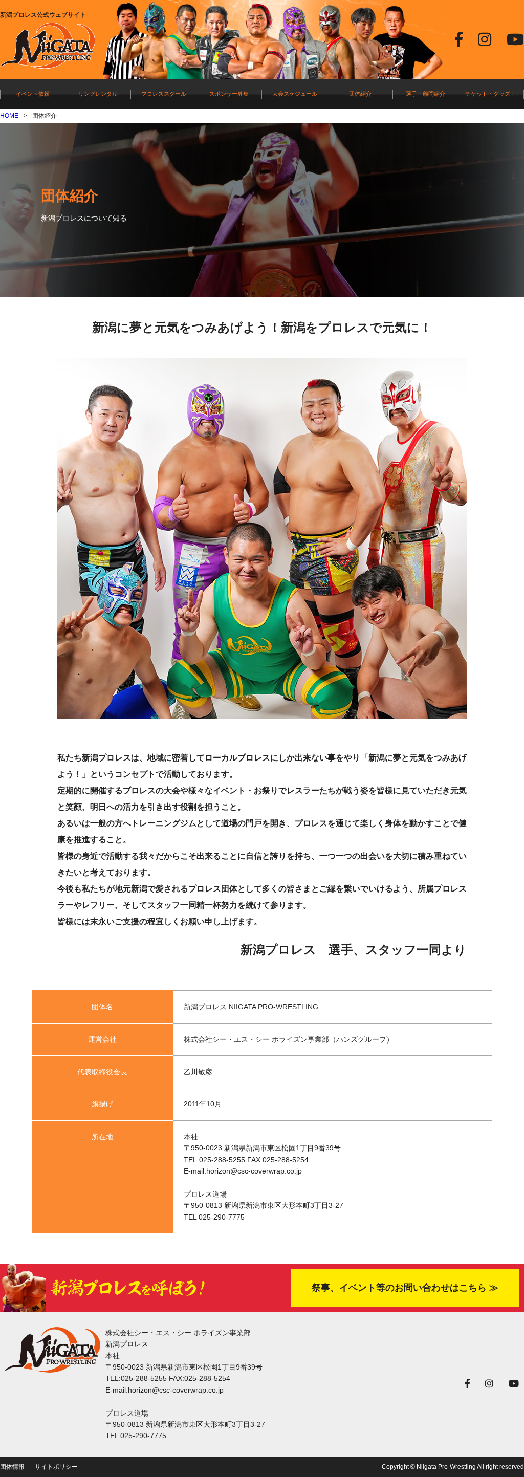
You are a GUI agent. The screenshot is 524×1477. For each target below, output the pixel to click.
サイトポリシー (56, 1466)
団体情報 (12, 1466)
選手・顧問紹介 (425, 94)
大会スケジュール (294, 94)
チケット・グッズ (488, 94)
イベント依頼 (33, 94)
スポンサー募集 (229, 94)
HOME (9, 115)
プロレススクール (163, 94)
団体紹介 (360, 94)
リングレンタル (98, 94)
